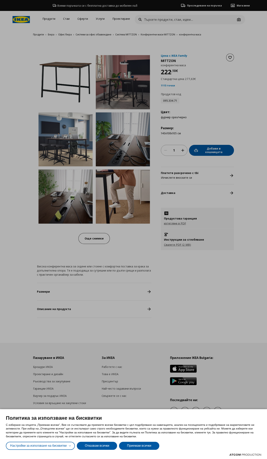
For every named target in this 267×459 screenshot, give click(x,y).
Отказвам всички (97, 445)
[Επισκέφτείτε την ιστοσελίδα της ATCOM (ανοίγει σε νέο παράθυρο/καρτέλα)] (245, 454)
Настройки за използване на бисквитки (38, 445)
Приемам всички (139, 445)
